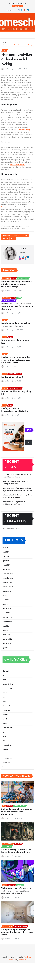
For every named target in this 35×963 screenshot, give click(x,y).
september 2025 (8, 587)
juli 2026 (5, 548)
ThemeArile (22, 960)
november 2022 (8, 622)
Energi (5, 680)
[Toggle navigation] (17, 35)
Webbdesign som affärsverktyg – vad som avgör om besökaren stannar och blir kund (16, 891)
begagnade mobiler (8, 207)
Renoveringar (7, 745)
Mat (4, 741)
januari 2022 (7, 643)
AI (3, 667)
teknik (6, 238)
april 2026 (6, 561)
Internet (5, 715)
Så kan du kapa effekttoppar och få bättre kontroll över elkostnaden (17, 811)
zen (14, 238)
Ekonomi (6, 671)
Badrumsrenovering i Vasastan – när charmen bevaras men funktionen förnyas (16, 284)
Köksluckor (6, 723)
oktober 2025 (7, 582)
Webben (5, 767)
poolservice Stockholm (17, 165)
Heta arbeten (7, 706)
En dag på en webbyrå (12, 377)
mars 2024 (6, 613)
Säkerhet (6, 749)
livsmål (17, 235)
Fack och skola (7, 688)
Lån (4, 732)
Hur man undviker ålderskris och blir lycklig (18, 45)
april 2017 (6, 648)
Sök (29, 430)
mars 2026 (6, 565)
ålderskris (7, 235)
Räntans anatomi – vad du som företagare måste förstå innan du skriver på (17, 306)
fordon (5, 693)
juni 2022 (6, 626)
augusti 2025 (7, 591)
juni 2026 (6, 552)
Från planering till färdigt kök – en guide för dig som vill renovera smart (17, 932)
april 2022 (6, 630)
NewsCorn (12, 960)
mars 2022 (6, 635)
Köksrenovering (8, 728)
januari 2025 (7, 609)
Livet (4, 736)
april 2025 (6, 604)
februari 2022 (7, 639)
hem (4, 701)
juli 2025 (5, 595)
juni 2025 (6, 600)
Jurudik (5, 719)
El (3, 675)
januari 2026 (7, 569)
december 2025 (8, 574)
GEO (4, 697)
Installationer (7, 710)
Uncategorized (7, 758)
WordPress (28, 957)
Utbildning (6, 762)
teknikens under (8, 754)
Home (5, 43)
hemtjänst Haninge (24, 130)
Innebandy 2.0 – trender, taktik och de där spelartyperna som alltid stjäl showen (16, 360)
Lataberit (7, 69)
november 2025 (8, 578)
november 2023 (8, 617)
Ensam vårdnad (8, 684)
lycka (25, 235)
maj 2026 (6, 556)
